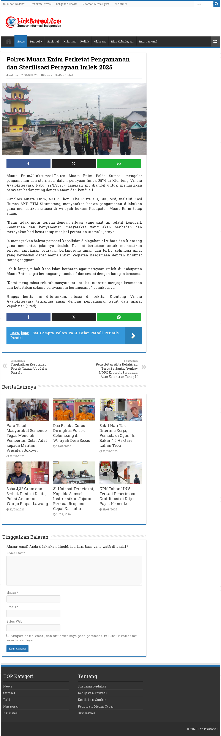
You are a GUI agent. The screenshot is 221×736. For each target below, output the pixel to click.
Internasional (148, 41)
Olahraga (100, 41)
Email (12, 607)
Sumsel (35, 41)
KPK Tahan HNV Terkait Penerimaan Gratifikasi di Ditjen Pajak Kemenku (118, 496)
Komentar (15, 553)
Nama (12, 592)
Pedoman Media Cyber (95, 4)
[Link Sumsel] (33, 21)
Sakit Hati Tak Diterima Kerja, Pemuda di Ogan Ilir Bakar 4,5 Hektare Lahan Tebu (117, 435)
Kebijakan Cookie (66, 4)
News (21, 41)
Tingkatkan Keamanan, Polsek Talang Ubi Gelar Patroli (29, 367)
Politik (84, 41)
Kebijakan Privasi (41, 4)
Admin (13, 75)
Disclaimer (120, 4)
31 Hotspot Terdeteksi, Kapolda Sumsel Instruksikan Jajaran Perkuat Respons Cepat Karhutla (73, 498)
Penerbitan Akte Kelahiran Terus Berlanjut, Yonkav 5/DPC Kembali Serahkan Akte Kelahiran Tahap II (117, 369)
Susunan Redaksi (14, 4)
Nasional (53, 41)
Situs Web (14, 621)
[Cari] (216, 4)
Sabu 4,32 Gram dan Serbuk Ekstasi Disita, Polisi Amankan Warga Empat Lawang (27, 496)
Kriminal (69, 41)
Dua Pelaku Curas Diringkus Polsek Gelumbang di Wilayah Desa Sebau (71, 433)
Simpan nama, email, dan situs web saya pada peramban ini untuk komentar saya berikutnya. (71, 638)
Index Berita (8, 41)
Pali (6, 699)
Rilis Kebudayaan (122, 41)
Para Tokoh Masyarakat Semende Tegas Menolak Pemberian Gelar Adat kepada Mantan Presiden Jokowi (26, 438)
